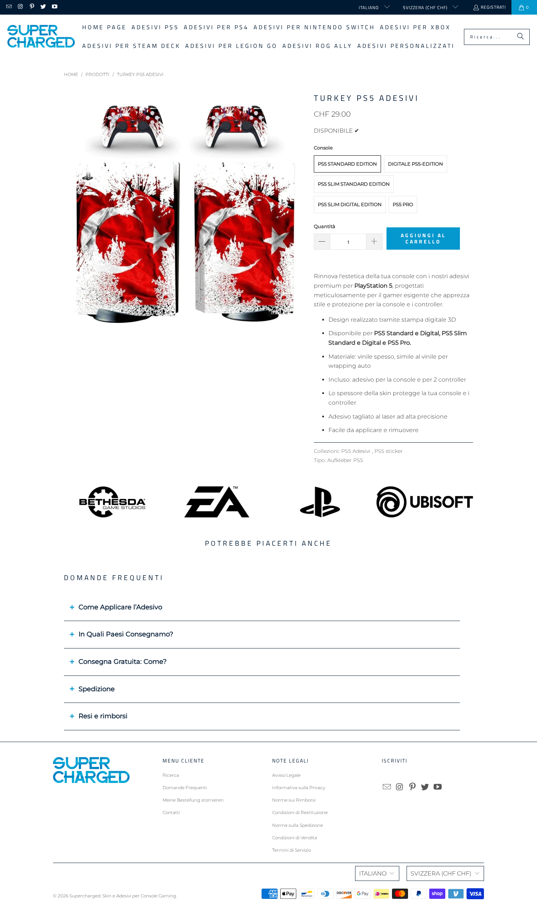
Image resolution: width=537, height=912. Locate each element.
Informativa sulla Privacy (298, 787)
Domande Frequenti (185, 787)
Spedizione (97, 689)
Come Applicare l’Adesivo (120, 607)
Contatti (171, 812)
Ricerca (171, 775)
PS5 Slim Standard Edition (354, 184)
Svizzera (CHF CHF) (426, 7)
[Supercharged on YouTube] (54, 7)
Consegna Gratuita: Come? (123, 662)
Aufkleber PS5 (345, 460)
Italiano (369, 7)
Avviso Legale (286, 775)
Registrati (493, 7)
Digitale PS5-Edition (415, 164)
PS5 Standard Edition (347, 164)
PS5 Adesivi (356, 451)
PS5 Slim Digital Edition (350, 204)
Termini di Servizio (291, 850)
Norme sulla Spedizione (297, 825)
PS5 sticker (388, 451)
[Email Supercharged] (8, 7)
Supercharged (84, 895)
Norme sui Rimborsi (294, 800)
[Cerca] (520, 37)
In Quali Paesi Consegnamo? (126, 634)
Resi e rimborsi (103, 716)
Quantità (324, 226)
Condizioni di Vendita (294, 837)
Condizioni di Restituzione (300, 812)
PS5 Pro (403, 204)
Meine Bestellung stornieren (193, 800)
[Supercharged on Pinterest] (31, 7)
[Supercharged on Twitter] (43, 7)
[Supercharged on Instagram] (20, 7)
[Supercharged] (41, 36)
